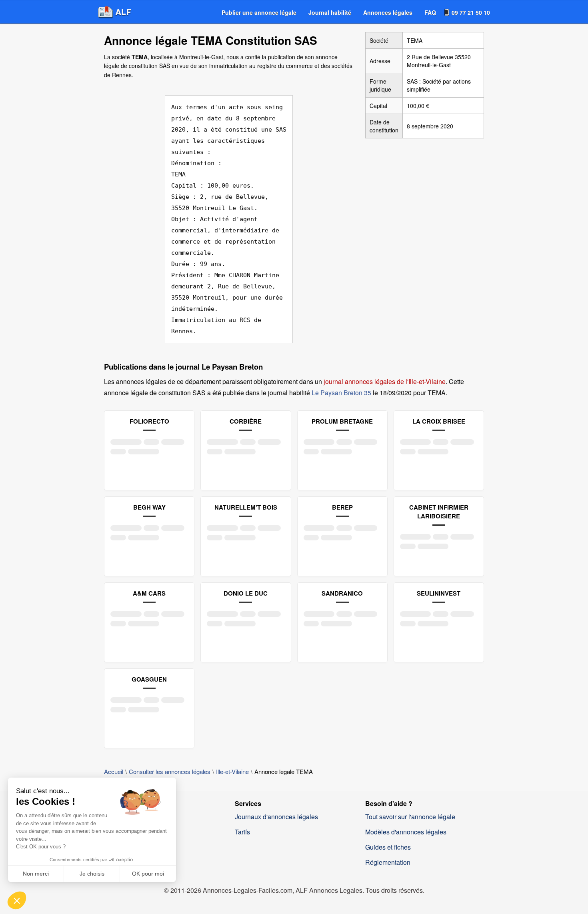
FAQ (430, 12)
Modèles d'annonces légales (405, 831)
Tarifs (242, 831)
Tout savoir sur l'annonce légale (410, 816)
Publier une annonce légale (259, 12)
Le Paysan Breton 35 (341, 392)
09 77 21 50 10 (471, 12)
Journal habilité (329, 12)
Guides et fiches (388, 847)
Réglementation (387, 862)
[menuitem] (259, 12)
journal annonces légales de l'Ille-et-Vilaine (385, 381)
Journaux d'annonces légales (276, 816)
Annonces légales (387, 12)
